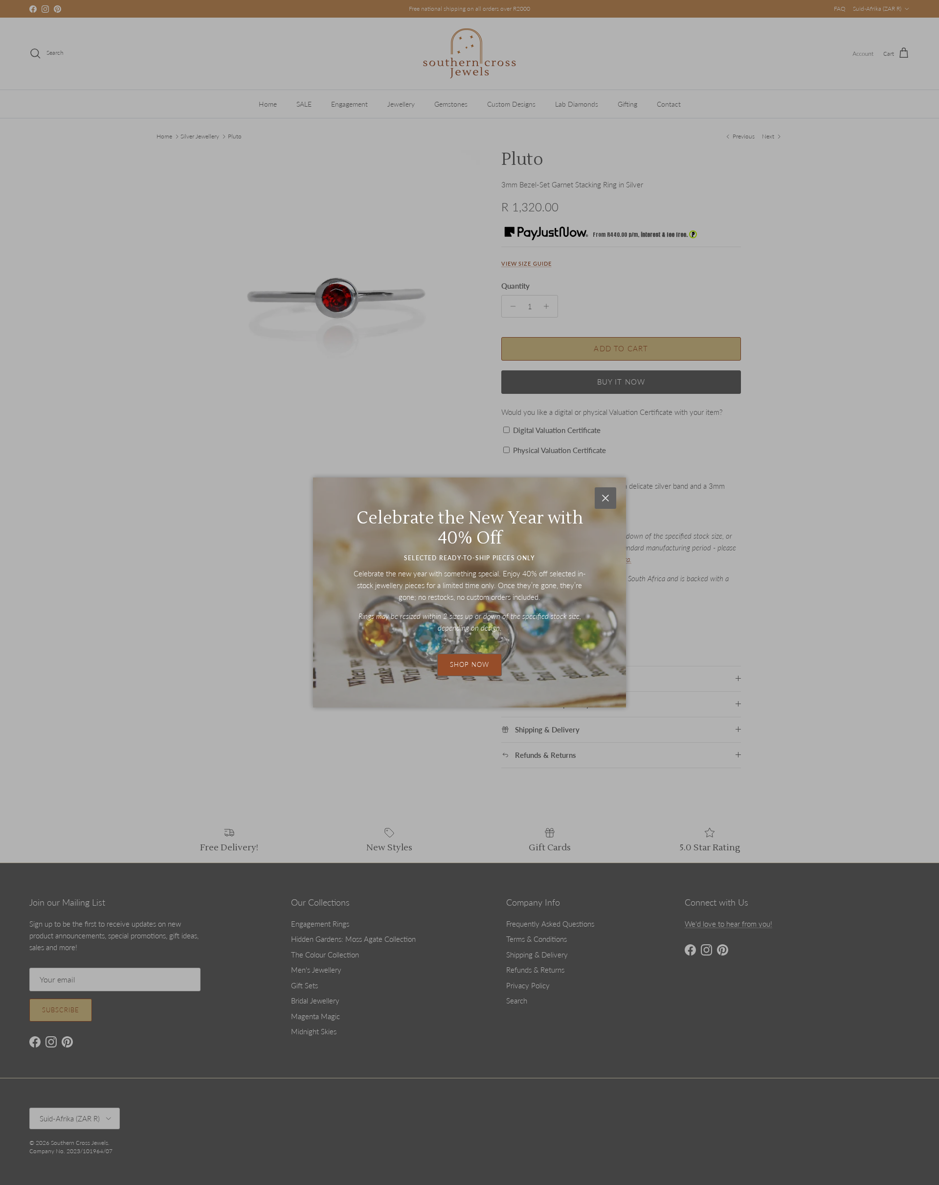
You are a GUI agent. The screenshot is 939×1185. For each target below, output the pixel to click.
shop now (469, 664)
